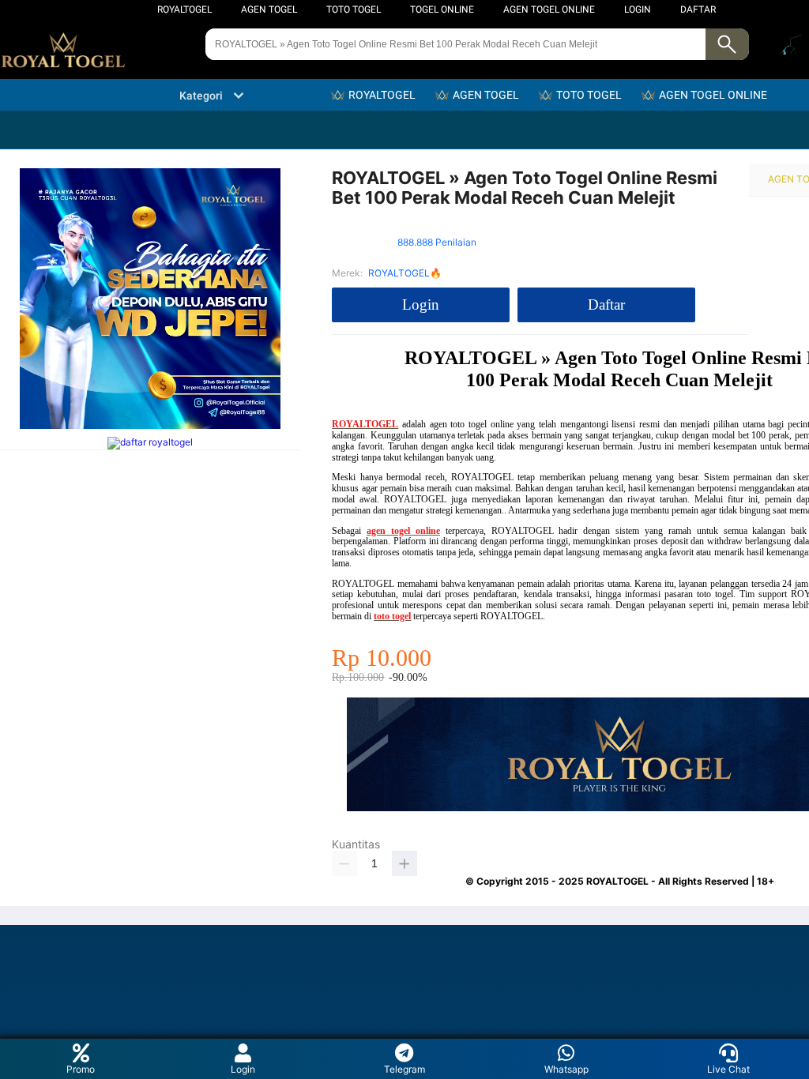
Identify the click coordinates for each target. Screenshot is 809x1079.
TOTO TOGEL (353, 9)
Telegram (404, 1069)
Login (243, 1069)
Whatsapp (566, 1069)
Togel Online (442, 9)
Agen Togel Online (549, 9)
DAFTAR (698, 9)
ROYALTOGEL (184, 9)
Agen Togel (269, 9)
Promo (80, 1069)
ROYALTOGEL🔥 (405, 273)
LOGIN (637, 9)
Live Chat (728, 1069)
